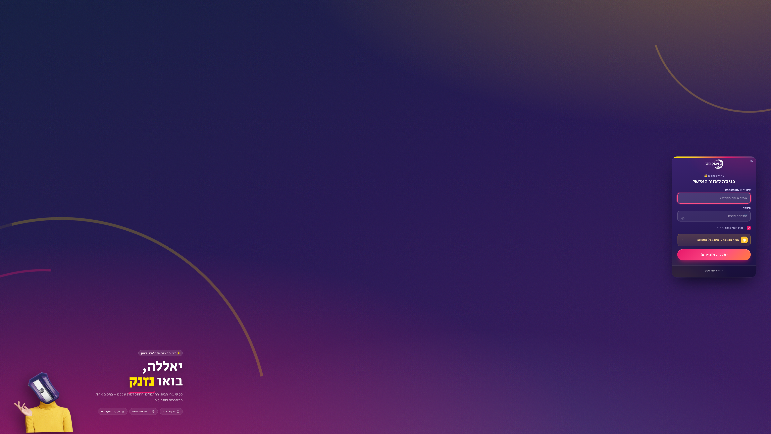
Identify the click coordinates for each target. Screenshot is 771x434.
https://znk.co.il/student (714, 164)
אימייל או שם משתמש (738, 190)
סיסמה (747, 208)
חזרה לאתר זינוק (714, 270)
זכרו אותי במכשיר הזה (730, 228)
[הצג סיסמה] (682, 216)
